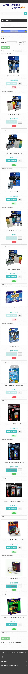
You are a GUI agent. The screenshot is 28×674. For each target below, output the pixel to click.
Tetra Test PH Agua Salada (14, 230)
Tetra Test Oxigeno (14, 346)
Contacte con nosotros (16, 1)
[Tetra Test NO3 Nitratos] (14, 258)
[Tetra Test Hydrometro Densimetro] (14, 374)
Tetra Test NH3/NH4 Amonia (14, 153)
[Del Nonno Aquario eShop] (14, 6)
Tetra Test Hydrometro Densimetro (14, 385)
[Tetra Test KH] (14, 180)
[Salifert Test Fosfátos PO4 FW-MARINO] (14, 528)
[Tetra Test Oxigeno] (14, 335)
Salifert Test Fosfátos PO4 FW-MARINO (14, 540)
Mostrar (20, 42)
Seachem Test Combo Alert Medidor (14, 501)
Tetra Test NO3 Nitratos (14, 269)
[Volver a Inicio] (2, 25)
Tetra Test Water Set (14, 308)
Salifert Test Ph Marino (14, 578)
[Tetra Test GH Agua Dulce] (14, 64)
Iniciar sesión (24, 1)
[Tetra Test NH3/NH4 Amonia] (14, 142)
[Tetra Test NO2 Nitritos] (14, 103)
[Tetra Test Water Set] (14, 296)
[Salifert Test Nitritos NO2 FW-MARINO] (14, 606)
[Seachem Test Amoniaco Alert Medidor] (14, 451)
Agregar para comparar (8, 91)
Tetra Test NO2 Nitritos (14, 114)
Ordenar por (3, 42)
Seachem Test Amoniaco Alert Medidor (14, 462)
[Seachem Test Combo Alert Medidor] (14, 490)
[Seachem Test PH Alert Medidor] (14, 412)
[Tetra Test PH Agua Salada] (14, 219)
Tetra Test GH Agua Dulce (14, 76)
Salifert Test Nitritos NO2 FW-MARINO (14, 617)
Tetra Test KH (14, 192)
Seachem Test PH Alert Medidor (14, 424)
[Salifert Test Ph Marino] (14, 567)
